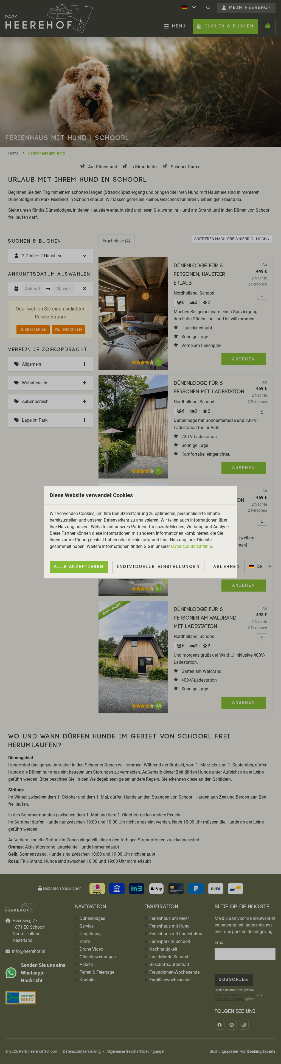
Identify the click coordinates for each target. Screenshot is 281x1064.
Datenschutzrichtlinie (191, 546)
